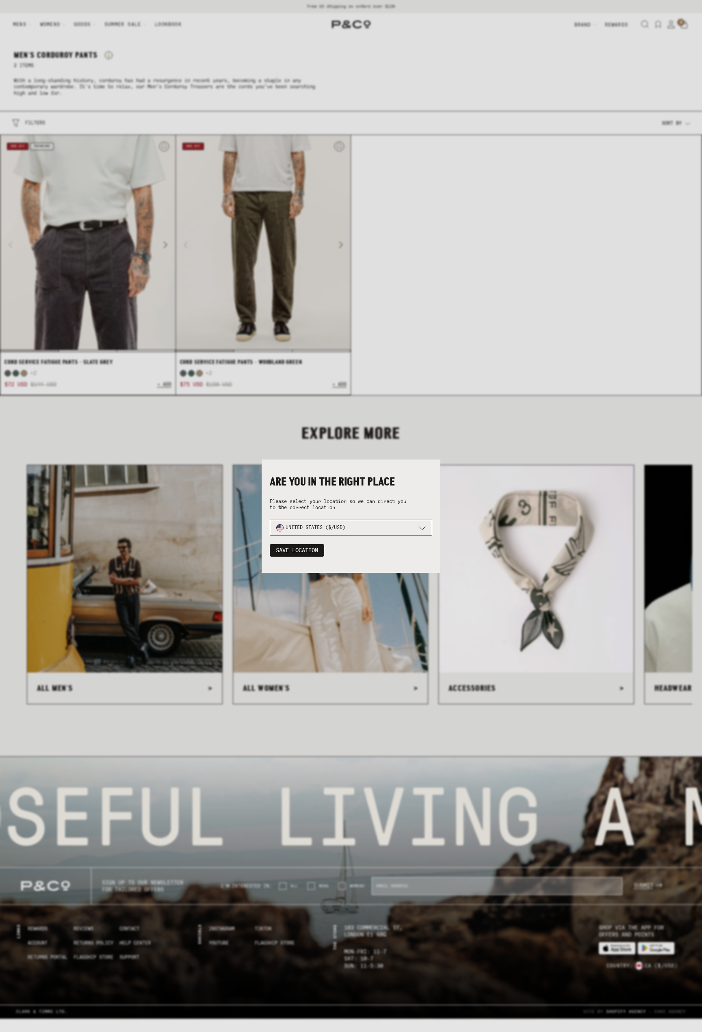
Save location (297, 550)
